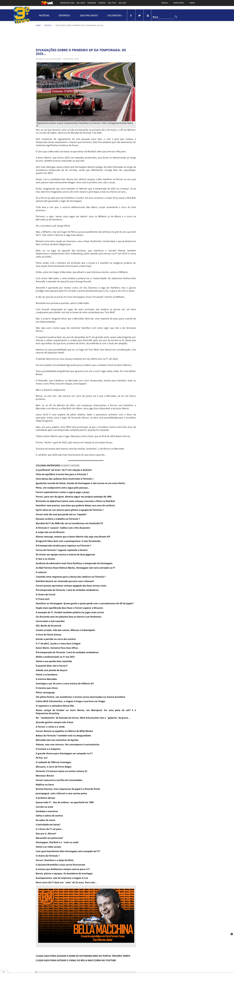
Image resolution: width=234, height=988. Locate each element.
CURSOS (102, 3)
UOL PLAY (112, 3)
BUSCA (165, 3)
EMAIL (192, 3)
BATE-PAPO (179, 3)
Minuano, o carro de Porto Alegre (53, 766)
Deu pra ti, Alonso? (46, 833)
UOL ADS (122, 3)
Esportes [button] (64, 15)
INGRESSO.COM (67, 3)
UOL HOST (80, 3)
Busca (155, 17)
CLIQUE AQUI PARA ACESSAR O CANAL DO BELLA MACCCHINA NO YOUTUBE (76, 960)
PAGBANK (91, 3)
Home (38, 25)
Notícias (44, 15)
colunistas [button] (114, 15)
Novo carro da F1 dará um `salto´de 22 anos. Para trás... (66, 882)
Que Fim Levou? (89, 15)
